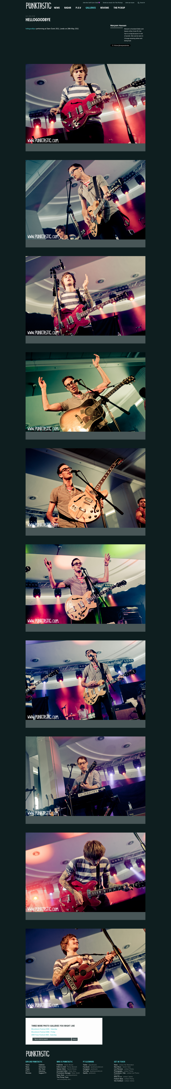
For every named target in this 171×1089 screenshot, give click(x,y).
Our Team (42, 1069)
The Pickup (119, 7)
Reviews (104, 7)
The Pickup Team (63, 1077)
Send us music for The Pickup (112, 2)
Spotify (89, 1073)
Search (75, 1039)
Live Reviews (124, 1069)
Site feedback (124, 1081)
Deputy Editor (67, 1069)
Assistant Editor (66, 1071)
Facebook (93, 1067)
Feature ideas (124, 1079)
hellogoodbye (31, 29)
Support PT (42, 1073)
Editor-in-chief (67, 1067)
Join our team (129, 2)
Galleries (91, 7)
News (57, 7)
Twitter (90, 1065)
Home (28, 1065)
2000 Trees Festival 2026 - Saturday (44, 1035)
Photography (123, 1071)
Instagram (90, 1069)
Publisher (65, 1065)
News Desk (67, 1075)
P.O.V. (28, 1071)
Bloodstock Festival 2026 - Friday (43, 1032)
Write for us (123, 1077)
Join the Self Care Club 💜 (91, 2)
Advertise (42, 1071)
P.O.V (78, 7)
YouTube (92, 1071)
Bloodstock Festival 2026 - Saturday (44, 1029)
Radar (67, 7)
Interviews (42, 1067)
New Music (122, 1067)
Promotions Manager (68, 1073)
